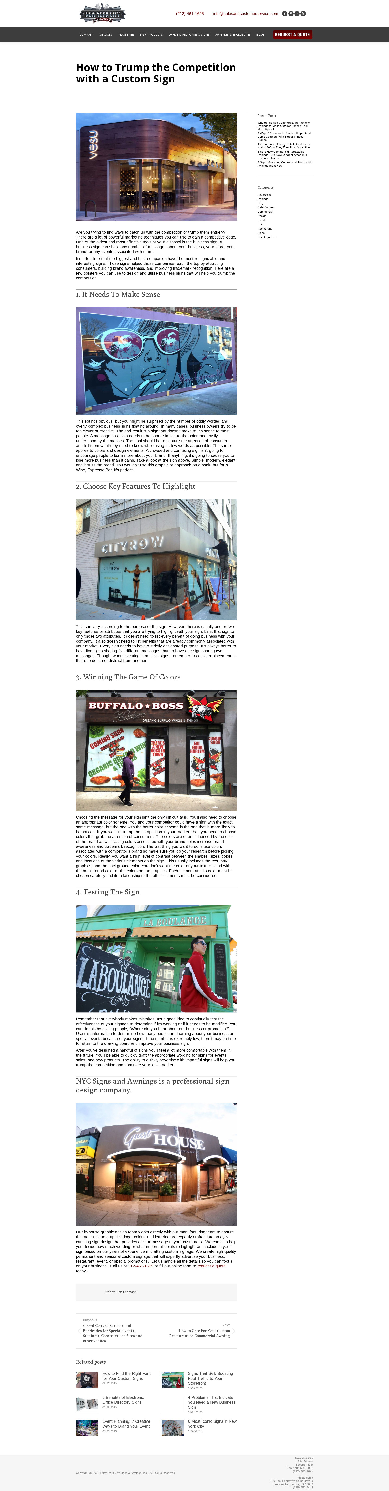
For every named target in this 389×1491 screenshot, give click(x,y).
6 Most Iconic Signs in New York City (212, 1423)
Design (262, 215)
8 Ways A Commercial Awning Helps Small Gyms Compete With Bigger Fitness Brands (284, 136)
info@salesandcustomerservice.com (245, 13)
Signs (261, 232)
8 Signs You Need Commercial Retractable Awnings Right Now (285, 164)
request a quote (211, 1266)
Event (261, 220)
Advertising (265, 194)
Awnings (263, 198)
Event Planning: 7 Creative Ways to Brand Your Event (126, 1423)
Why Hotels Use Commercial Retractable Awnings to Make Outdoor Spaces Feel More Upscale (284, 126)
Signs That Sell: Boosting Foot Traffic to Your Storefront (210, 1378)
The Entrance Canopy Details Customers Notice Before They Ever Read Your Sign (284, 145)
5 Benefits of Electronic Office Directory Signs (123, 1399)
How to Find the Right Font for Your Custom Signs (126, 1376)
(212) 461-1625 (190, 13)
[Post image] (87, 1380)
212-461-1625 (140, 1266)
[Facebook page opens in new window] (284, 13)
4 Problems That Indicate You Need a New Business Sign (211, 1402)
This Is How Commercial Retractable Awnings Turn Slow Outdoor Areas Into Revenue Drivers (282, 155)
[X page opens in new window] (303, 13)
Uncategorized (267, 237)
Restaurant (265, 228)
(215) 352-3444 (303, 1487)
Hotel (261, 224)
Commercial (265, 211)
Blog (260, 203)
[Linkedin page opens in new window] (297, 13)
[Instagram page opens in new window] (291, 13)
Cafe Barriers (266, 207)
